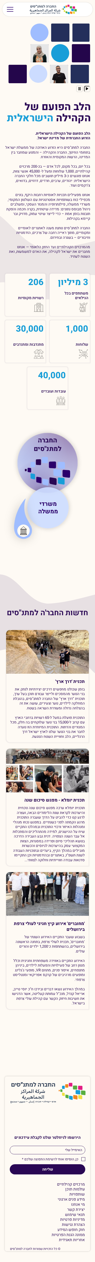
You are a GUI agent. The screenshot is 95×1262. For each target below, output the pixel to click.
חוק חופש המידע (71, 1229)
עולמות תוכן (75, 1189)
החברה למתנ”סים (33, 1085)
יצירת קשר (76, 1209)
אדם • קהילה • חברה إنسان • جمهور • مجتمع (45, 13)
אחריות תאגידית (72, 1240)
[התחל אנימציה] (87, 89)
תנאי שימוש (75, 1214)
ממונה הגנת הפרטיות (68, 1234)
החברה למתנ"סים (47, 445)
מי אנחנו (78, 1204)
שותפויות (77, 1194)
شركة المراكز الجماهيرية (45, 10)
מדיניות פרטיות (72, 1219)
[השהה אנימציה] (79, 89)
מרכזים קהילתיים (71, 1184)
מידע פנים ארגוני (71, 1199)
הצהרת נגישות (73, 1224)
